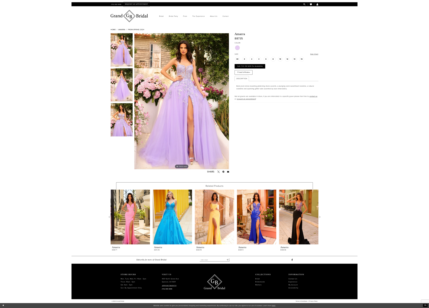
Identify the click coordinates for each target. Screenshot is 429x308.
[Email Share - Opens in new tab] (228, 172)
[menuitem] (116, 4)
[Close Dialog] (3, 305)
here (273, 306)
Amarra (121, 30)
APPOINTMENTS (169, 285)
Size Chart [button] (314, 54)
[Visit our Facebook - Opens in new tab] (292, 260)
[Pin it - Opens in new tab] (223, 172)
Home (113, 30)
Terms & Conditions (301, 301)
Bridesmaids (260, 282)
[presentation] (130, 217)
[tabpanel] (122, 50)
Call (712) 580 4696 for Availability (250, 66)
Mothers (258, 285)
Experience (292, 282)
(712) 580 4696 (167, 289)
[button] (317, 4)
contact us (313, 96)
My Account (293, 285)
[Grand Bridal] (129, 16)
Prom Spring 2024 (136, 30)
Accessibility (293, 288)
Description (241, 79)
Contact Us (292, 279)
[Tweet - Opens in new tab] (218, 172)
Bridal (257, 279)
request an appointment (246, 99)
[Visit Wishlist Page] (311, 4)
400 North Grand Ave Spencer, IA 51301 (170, 280)
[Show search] (304, 4)
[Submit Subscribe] (227, 259)
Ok (425, 305)
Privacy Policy (313, 301)
